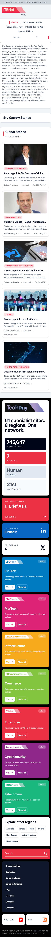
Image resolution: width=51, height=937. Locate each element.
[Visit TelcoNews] (19, 785)
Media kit (22, 587)
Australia (10, 829)
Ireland (41, 829)
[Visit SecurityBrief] (19, 747)
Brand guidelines (13, 866)
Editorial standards (14, 884)
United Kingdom (29, 835)
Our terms (10, 908)
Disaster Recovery (14, 27)
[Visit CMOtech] (19, 599)
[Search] (36, 37)
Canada (22, 829)
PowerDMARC (39, 933)
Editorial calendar (13, 878)
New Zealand (11, 835)
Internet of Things (25, 31)
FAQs (8, 890)
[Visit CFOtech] (19, 562)
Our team (10, 902)
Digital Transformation (32, 22)
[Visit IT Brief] (19, 711)
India (32, 829)
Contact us (10, 872)
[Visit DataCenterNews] (19, 636)
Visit (8, 587)
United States (12, 841)
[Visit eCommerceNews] (19, 674)
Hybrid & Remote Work (34, 27)
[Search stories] (45, 853)
